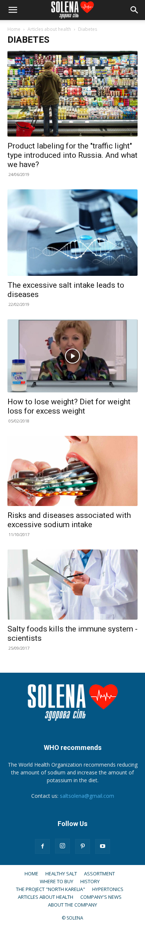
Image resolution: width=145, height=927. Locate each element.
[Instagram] (62, 846)
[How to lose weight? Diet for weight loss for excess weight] (72, 355)
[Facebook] (42, 846)
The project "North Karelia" (50, 889)
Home (13, 29)
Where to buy (56, 881)
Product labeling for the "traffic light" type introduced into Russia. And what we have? (72, 155)
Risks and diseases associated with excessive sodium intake (69, 520)
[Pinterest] (82, 846)
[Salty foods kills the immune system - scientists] (72, 584)
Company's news (101, 897)
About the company (72, 904)
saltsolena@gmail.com (87, 795)
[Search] (134, 10)
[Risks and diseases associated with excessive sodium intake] (72, 471)
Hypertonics (107, 889)
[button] (13, 10)
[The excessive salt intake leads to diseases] (72, 232)
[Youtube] (102, 846)
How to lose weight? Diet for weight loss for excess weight (68, 406)
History (90, 881)
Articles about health (49, 29)
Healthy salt (61, 873)
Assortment (99, 873)
